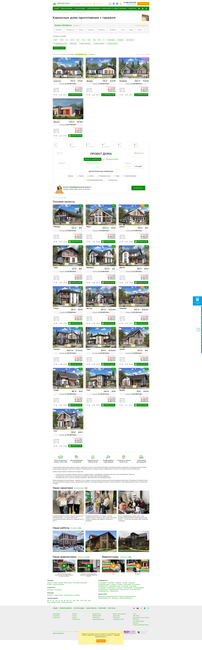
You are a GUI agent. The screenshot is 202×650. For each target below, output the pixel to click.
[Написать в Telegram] (113, 3)
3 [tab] (89, 524)
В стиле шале (111, 582)
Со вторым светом (112, 43)
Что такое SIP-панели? (138, 621)
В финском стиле (114, 591)
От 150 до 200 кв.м (68, 595)
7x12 (89, 40)
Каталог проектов (57, 11)
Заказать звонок (143, 3)
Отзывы (115, 8)
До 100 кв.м (50, 595)
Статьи (134, 613)
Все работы (76, 528)
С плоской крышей (127, 587)
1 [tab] (84, 524)
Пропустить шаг (139, 153)
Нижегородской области (58, 633)
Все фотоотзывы (81, 488)
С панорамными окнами (104, 584)
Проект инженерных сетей (104, 598)
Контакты (132, 8)
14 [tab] (115, 524)
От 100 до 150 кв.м (58, 595)
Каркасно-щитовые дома (98, 619)
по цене (63, 54)
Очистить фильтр (142, 25)
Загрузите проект (112, 159)
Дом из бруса (136, 615)
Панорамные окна (104, 176)
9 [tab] (103, 524)
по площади (70, 54)
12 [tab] (110, 524)
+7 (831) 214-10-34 (129, 2)
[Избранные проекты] (139, 8)
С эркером (119, 584)
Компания (122, 8)
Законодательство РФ (118, 619)
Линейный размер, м (93, 163)
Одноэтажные (75, 11)
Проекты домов (66, 8)
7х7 (53, 600)
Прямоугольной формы (67, 602)
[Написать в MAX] (117, 3)
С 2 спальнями (124, 586)
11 (67, 40)
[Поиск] (146, 8)
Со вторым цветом (110, 587)
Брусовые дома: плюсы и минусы (141, 617)
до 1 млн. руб (130, 40)
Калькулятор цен (197, 303)
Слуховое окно (112, 180)
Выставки (74, 613)
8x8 (94, 40)
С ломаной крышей (102, 589)
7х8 (56, 600)
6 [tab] (96, 524)
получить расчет (76, 94)
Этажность (128, 163)
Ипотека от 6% (88, 3)
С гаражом (120, 40)
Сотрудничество (76, 619)
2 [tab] (87, 524)
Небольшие (73, 43)
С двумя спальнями (84, 43)
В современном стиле (103, 591)
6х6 (48, 600)
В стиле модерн (136, 584)
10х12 (77, 600)
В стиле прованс (127, 584)
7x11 (83, 40)
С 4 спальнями (101, 587)
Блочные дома (96, 617)
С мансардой (110, 40)
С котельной (119, 587)
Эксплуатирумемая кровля (95, 180)
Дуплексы (49, 584)
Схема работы (56, 615)
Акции (55, 608)
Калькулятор (99, 3)
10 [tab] (106, 524)
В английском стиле (103, 586)
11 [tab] (108, 524)
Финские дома (116, 617)
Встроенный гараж (130, 176)
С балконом (118, 582)
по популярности (80, 54)
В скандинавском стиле (60, 43)
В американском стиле (114, 586)
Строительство (56, 617)
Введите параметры (92, 159)
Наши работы (106, 8)
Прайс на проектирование (126, 598)
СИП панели (136, 619)
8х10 (68, 600)
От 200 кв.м (77, 595)
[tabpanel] (68, 507)
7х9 (59, 600)
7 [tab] (98, 524)
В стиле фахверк (102, 582)
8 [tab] (101, 524)
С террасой (113, 584)
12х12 (85, 600)
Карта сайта (136, 623)
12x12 (72, 40)
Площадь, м (61, 163)
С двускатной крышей (138, 587)
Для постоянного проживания (80, 582)
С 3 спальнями (132, 586)
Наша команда (56, 613)
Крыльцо (70, 176)
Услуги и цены (80, 8)
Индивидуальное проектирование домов (108, 596)
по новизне (91, 54)
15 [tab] (117, 524)
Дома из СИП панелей (58, 584)
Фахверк (55, 582)
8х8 (62, 600)
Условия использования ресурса (141, 624)
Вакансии (74, 617)
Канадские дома (96, 613)
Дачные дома (116, 615)
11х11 (61, 40)
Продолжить (138, 188)
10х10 (55, 40)
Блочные (61, 582)
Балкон (91, 176)
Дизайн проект (115, 598)
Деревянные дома (97, 615)
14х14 (48, 602)
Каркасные (49, 582)
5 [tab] (94, 524)
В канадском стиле (124, 589)
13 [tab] (113, 524)
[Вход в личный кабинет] (142, 8)
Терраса (81, 176)
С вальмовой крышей (113, 589)
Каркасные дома (66, 11)
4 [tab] (91, 524)
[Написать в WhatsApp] (110, 3)
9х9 (70, 600)
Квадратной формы (55, 602)
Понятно (101, 640)
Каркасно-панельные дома (119, 613)
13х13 (89, 600)
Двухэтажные (58, 589)
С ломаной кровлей (98, 43)
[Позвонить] (120, 3)
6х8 (78, 40)
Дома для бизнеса (94, 8)
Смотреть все (83, 557)
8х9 (99, 40)
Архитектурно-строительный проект (127, 596)
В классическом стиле (135, 589)
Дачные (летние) (68, 582)
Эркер (117, 176)
